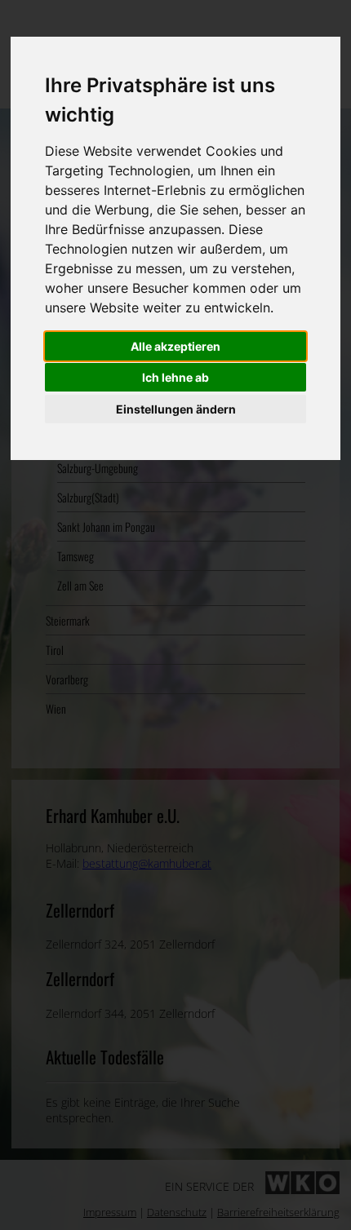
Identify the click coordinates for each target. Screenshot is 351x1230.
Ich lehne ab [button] (175, 377)
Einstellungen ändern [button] (176, 409)
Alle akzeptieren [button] (175, 346)
